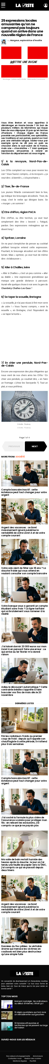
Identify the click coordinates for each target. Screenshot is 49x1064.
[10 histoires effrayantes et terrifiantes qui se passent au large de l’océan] (7, 1026)
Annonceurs (38, 1056)
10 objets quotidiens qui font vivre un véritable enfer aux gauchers (30, 1013)
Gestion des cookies (32, 1058)
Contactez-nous (14, 1058)
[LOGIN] (46, 5)
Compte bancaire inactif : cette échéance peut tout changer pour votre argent (24, 492)
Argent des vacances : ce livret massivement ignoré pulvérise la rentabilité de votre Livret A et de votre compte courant (23, 531)
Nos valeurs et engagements (18, 1056)
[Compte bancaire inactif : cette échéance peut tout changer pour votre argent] (24, 473)
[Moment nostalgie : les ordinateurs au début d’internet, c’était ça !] (7, 1004)
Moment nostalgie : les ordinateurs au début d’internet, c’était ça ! (30, 1002)
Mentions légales (20, 1061)
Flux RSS (33, 1061)
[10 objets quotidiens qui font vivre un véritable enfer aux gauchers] (7, 1015)
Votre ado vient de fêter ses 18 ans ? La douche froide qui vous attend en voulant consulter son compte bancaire (24, 570)
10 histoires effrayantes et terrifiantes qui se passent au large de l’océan (31, 1025)
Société (20, 456)
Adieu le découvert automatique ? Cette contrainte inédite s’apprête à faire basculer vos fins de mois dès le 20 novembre (24, 691)
